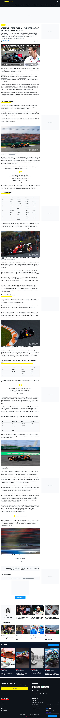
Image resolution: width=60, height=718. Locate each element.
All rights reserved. (35, 716)
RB (18, 208)
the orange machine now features (22, 112)
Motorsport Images (12, 154)
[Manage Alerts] (22, 561)
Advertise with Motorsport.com (37, 702)
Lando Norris (4, 78)
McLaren (24, 76)
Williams (19, 214)
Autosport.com (4, 706)
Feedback (34, 700)
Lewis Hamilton (22, 78)
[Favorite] (35, 41)
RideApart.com (4, 710)
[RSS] (46, 693)
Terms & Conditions (23, 714)
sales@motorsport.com (36, 706)
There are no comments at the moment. (20, 578)
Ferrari (5, 87)
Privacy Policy (36, 714)
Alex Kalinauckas (6, 40)
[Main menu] (2, 2)
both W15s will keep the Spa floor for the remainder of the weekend (16, 490)
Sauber (18, 219)
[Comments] (38, 41)
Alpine (18, 216)
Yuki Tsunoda (24, 409)
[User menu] (57, 1)
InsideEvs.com (3, 701)
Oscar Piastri (33, 76)
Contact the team (35, 704)
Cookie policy (30, 714)
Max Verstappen (4, 79)
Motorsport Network (28, 716)
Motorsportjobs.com (5, 704)
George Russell (8, 76)
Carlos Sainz (15, 89)
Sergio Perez (30, 79)
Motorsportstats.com (5, 708)
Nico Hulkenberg (24, 160)
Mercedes (3, 75)
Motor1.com (3, 702)
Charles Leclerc (23, 89)
